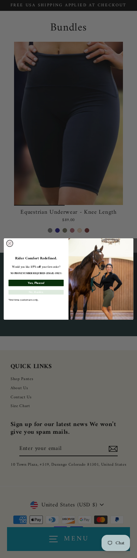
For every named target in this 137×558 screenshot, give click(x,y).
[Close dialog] (9, 243)
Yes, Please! (36, 282)
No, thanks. (36, 292)
